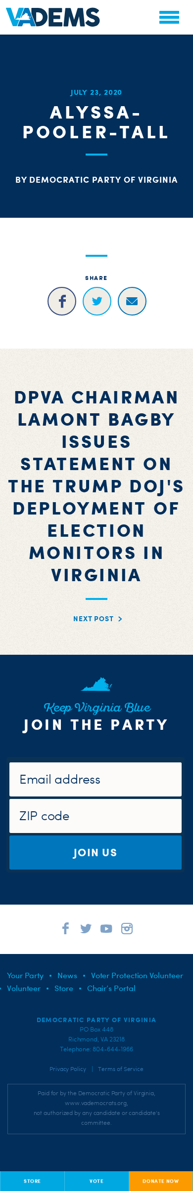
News (67, 975)
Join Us (95, 852)
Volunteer (24, 988)
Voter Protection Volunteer (137, 975)
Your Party (25, 975)
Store (63, 988)
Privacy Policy (67, 1069)
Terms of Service (121, 1069)
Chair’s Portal (111, 988)
